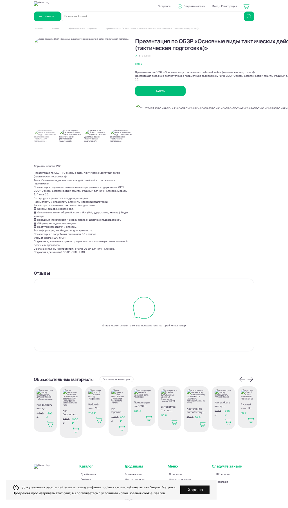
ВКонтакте (223, 474)
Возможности (133, 474)
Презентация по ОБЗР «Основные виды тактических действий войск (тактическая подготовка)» (152, 28)
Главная (39, 28)
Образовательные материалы (82, 28)
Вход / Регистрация (224, 6)
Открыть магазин (194, 6)
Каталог (50, 16)
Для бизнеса (88, 474)
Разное (55, 28)
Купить (160, 90)
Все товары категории (116, 379)
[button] (123, 143)
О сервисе (164, 6)
